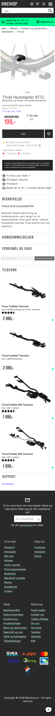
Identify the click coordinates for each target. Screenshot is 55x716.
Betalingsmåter (11, 610)
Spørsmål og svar (13, 632)
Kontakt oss (37, 614)
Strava (38, 556)
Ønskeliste (10, 573)
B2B (33, 640)
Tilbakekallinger (12, 640)
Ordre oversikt (12, 564)
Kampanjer (10, 551)
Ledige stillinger (40, 618)
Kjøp (23, 133)
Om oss (35, 623)
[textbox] (17, 258)
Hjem (3, 28)
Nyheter (8, 560)
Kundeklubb (10, 586)
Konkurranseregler (13, 614)
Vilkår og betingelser (14, 636)
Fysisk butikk (38, 610)
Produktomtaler (12, 623)
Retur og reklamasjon (15, 627)
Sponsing (36, 627)
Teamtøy (36, 632)
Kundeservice (10, 618)
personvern (26, 525)
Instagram (39, 551)
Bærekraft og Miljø (14, 578)
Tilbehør (13, 28)
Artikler (8, 591)
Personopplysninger (15, 569)
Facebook (39, 547)
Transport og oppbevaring (33, 28)
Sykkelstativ (7, 31)
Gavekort (9, 547)
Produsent (7, 483)
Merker (8, 582)
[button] (27, 199)
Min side (8, 556)
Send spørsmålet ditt (44, 258)
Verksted (36, 636)
